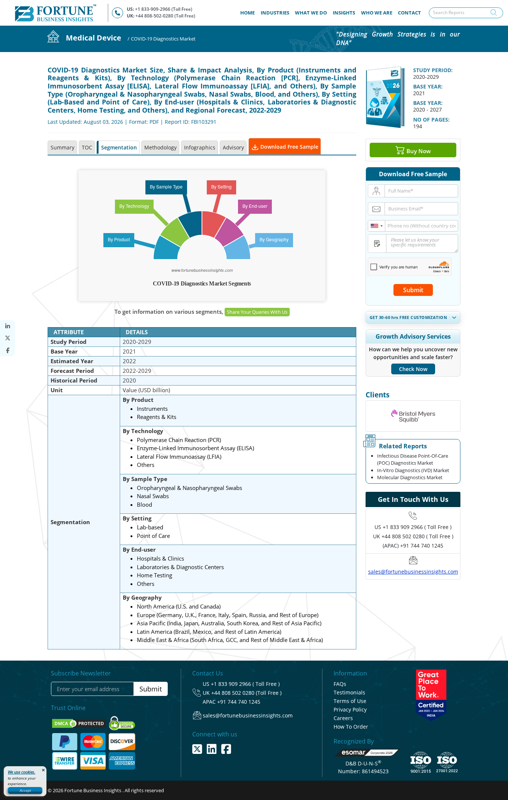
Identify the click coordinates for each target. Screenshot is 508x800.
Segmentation (119, 147)
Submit (413, 290)
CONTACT (409, 12)
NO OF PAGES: (431, 119)
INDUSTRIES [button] (275, 12)
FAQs (340, 683)
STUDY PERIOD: (433, 70)
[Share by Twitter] (7, 338)
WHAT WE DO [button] (311, 12)
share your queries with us (257, 312)
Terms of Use (350, 700)
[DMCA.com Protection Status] (79, 722)
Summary (62, 147)
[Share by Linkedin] (7, 326)
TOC (87, 147)
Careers (343, 718)
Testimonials (349, 692)
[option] (413, 416)
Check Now (413, 368)
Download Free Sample (288, 146)
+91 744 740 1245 (238, 701)
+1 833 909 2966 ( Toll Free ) (417, 526)
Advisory (233, 147)
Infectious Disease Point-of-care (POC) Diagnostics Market (412, 459)
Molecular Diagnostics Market (410, 477)
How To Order (351, 726)
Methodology (160, 147)
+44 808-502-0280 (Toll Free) (165, 16)
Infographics (199, 147)
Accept (25, 790)
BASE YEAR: (428, 86)
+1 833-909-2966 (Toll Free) (163, 9)
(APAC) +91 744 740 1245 (413, 545)
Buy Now (418, 150)
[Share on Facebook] (7, 350)
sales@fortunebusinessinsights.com (413, 571)
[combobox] (376, 225)
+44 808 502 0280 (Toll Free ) (246, 692)
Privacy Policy (350, 709)
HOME (249, 12)
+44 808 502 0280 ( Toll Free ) (417, 536)
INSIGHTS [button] (344, 12)
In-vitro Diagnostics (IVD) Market (413, 470)
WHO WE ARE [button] (376, 12)
